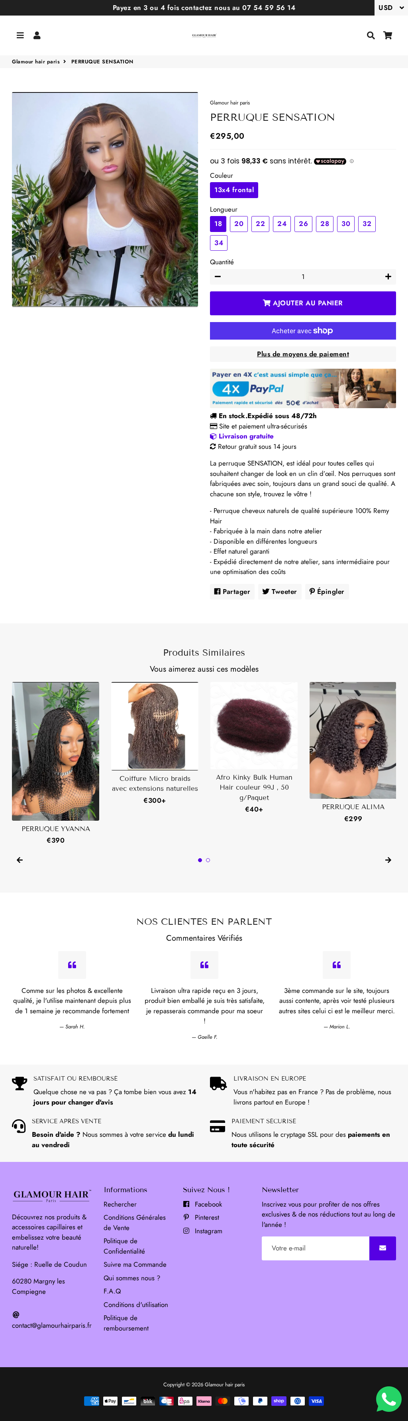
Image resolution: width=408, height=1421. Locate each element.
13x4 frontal (234, 190)
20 (238, 223)
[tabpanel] (55, 764)
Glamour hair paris (36, 61)
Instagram (207, 1231)
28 (324, 223)
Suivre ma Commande (135, 1264)
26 (303, 223)
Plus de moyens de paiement (303, 354)
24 (281, 223)
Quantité (222, 262)
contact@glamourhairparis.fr (52, 1325)
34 (218, 243)
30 (345, 223)
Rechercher (120, 1204)
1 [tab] (200, 860)
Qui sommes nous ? (132, 1278)
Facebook (207, 1204)
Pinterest (206, 1217)
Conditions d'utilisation (136, 1304)
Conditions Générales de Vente (135, 1222)
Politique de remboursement (126, 1323)
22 (260, 223)
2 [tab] (208, 860)
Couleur (221, 175)
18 (218, 223)
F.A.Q (112, 1291)
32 (367, 223)
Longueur (223, 209)
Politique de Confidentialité (124, 1246)
